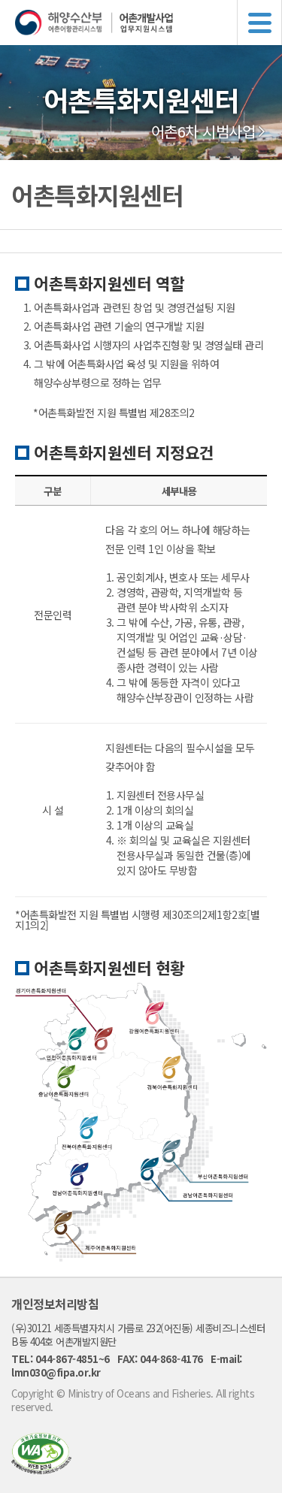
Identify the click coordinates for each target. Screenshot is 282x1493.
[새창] (41, 1469)
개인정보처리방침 (55, 1303)
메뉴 (259, 22)
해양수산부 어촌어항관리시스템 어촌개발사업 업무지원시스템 (148, 22)
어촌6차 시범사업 (203, 131)
